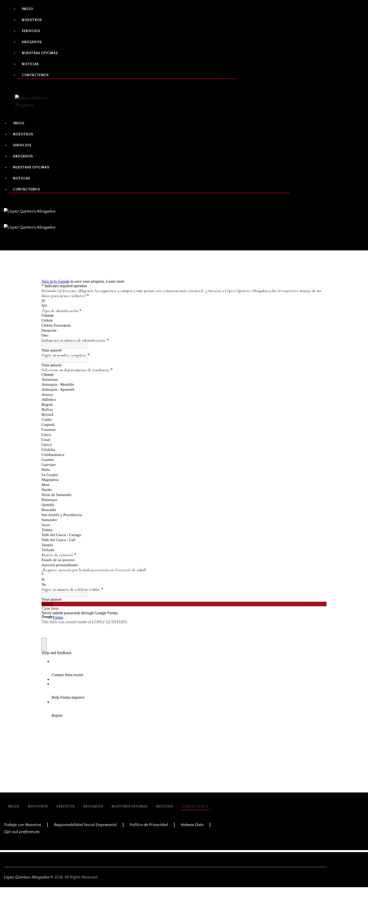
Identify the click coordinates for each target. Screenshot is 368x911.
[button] (6, 242)
